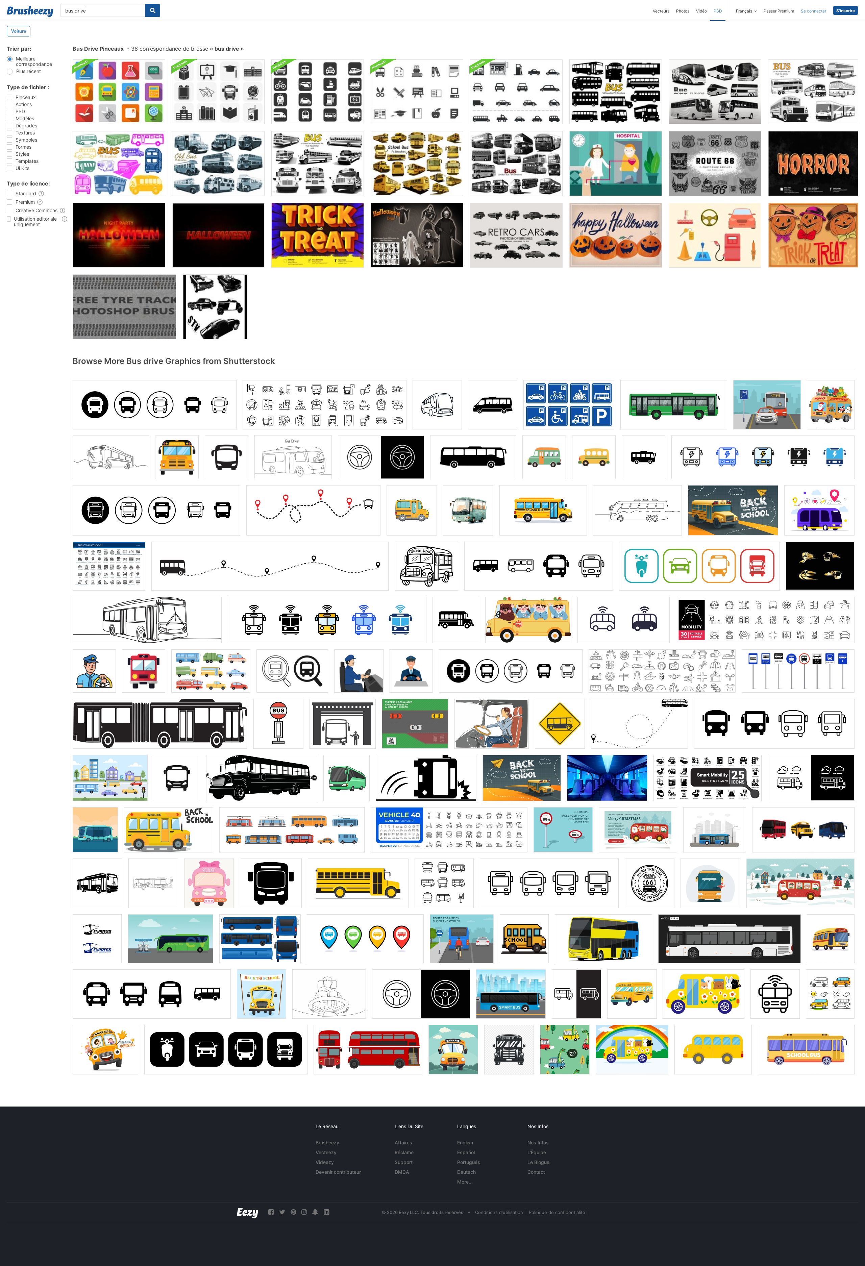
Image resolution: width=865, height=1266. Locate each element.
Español (466, 1152)
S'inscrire (845, 10)
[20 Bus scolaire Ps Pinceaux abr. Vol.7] (417, 163)
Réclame (404, 1152)
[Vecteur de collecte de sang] (615, 163)
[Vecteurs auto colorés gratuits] (715, 235)
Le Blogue (538, 1162)
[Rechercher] (152, 10)
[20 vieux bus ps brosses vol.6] (218, 163)
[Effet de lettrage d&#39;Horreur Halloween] (813, 163)
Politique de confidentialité (557, 1212)
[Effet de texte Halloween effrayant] (119, 235)
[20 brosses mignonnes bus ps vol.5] (119, 163)
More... (465, 1182)
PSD (718, 11)
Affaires (403, 1142)
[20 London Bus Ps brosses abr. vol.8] (516, 163)
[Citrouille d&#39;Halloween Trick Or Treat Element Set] (813, 235)
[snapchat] (315, 1212)
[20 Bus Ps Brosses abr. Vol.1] (813, 91)
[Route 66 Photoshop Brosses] (715, 163)
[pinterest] (293, 1212)
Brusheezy (327, 1142)
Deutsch (466, 1172)
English (465, 1142)
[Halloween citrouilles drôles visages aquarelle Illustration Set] (615, 235)
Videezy (325, 1162)
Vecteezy (326, 1152)
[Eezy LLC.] (247, 1212)
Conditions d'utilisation (499, 1212)
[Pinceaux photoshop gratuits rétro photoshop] (516, 235)
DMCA (402, 1172)
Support (404, 1162)
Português (468, 1162)
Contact (536, 1172)
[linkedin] (326, 1212)
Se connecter (813, 11)
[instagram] (304, 1212)
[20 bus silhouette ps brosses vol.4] (615, 91)
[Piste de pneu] (124, 306)
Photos (682, 11)
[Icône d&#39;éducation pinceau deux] (417, 91)
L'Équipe (536, 1152)
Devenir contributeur (338, 1172)
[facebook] (271, 1212)
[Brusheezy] (30, 11)
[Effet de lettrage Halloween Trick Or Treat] (317, 235)
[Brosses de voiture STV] (215, 306)
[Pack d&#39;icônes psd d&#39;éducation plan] (119, 91)
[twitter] (282, 1212)
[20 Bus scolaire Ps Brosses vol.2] (317, 163)
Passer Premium (779, 11)
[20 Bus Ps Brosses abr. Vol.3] (715, 91)
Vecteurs (661, 11)
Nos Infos (538, 1142)
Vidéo (701, 11)
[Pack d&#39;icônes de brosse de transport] (317, 91)
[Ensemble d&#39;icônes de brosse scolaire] (218, 91)
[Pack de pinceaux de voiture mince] (516, 91)
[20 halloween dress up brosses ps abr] (417, 235)
